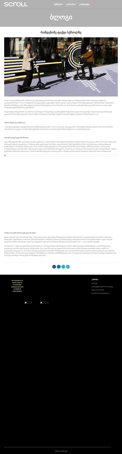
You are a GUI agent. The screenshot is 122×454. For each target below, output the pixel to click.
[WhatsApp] (63, 267)
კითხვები (94, 283)
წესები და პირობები (98, 290)
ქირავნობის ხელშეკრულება (100, 293)
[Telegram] (68, 267)
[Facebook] (54, 267)
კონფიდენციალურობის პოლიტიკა (103, 286)
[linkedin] (59, 267)
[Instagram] (94, 303)
